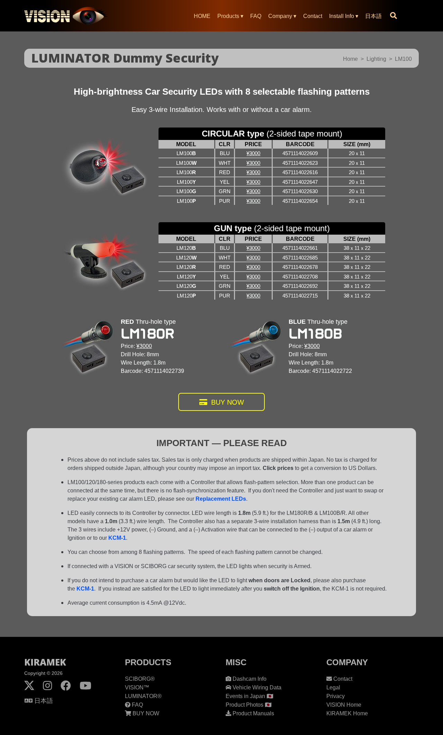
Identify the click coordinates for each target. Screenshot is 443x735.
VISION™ (137, 687)
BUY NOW (226, 402)
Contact (312, 16)
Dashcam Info (248, 679)
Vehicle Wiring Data (256, 687)
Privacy (335, 696)
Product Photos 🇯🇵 (249, 705)
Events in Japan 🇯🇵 (249, 696)
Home (350, 59)
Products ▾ (230, 16)
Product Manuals (252, 713)
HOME (202, 16)
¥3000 (253, 153)
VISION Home (343, 705)
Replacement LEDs (221, 499)
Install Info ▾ (343, 16)
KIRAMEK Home (347, 713)
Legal (333, 687)
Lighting (376, 59)
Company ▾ (282, 16)
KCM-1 (117, 538)
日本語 (373, 16)
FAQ (255, 16)
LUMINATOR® (143, 696)
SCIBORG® (140, 679)
